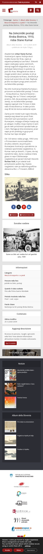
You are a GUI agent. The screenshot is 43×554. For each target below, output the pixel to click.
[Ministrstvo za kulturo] (21, 475)
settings (28, 546)
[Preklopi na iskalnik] (38, 10)
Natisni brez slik (27, 215)
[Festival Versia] (10, 402)
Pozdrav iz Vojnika (23, 449)
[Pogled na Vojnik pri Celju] (10, 440)
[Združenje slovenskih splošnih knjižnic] (21, 511)
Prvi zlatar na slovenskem (25, 422)
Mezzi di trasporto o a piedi (15, 275)
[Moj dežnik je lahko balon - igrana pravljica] (10, 375)
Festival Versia (22, 398)
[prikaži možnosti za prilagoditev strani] (36, 2)
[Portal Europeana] (21, 494)
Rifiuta (19, 550)
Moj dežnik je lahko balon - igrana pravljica (25, 371)
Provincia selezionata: (16, 2)
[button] (34, 244)
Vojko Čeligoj (27, 47)
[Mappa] (31, 10)
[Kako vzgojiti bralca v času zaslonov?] (10, 388)
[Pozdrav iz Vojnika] (10, 454)
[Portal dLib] (21, 503)
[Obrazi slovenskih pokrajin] (21, 520)
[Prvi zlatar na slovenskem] (10, 426)
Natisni (14, 215)
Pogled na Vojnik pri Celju (25, 435)
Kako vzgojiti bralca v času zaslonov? (25, 385)
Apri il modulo (11, 343)
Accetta (7, 550)
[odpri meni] (4, 10)
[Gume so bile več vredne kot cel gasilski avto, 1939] (21, 240)
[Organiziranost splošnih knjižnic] (21, 485)
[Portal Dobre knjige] (21, 529)
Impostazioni (31, 550)
